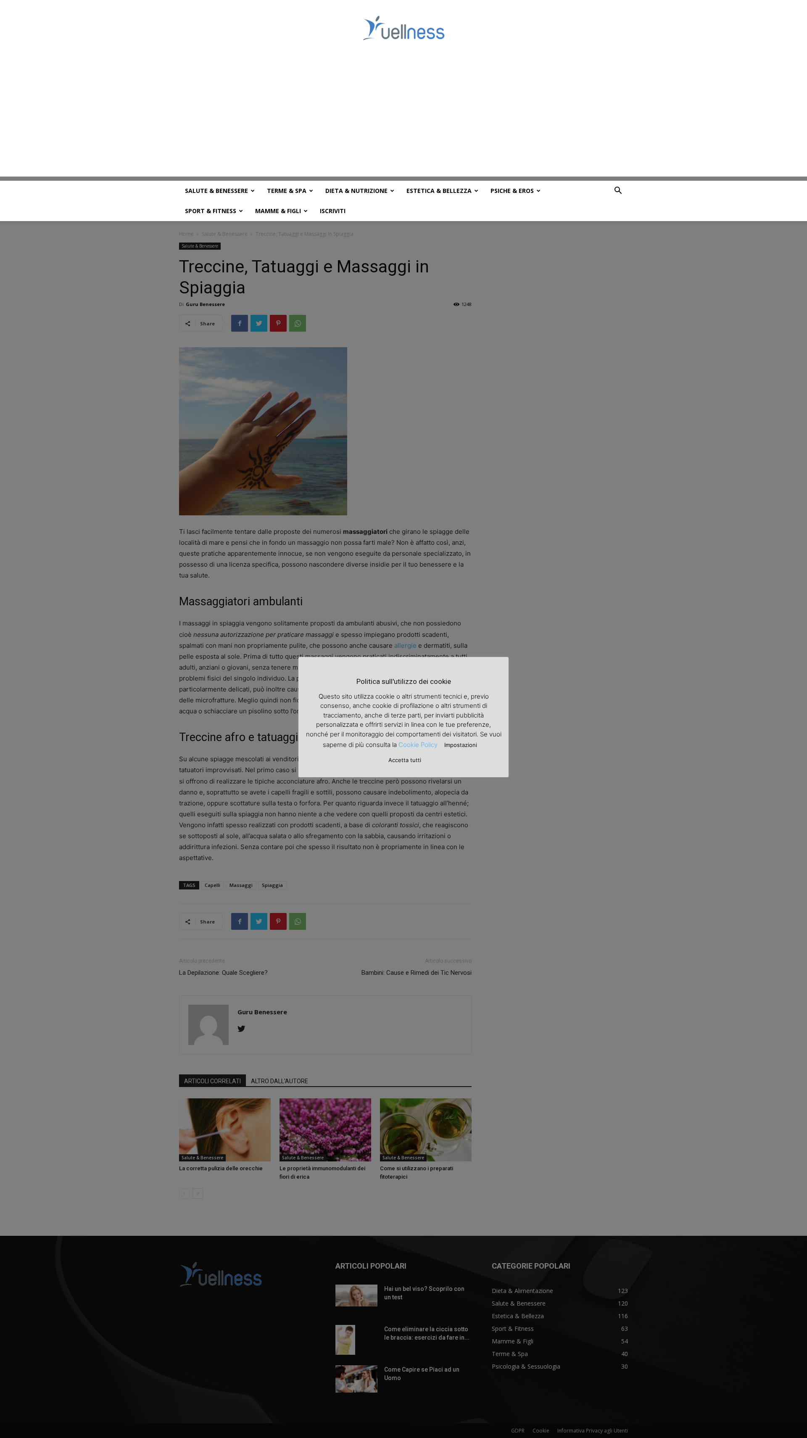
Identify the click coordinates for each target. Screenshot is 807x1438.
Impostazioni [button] (460, 744)
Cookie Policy (418, 745)
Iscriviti (332, 211)
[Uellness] (404, 28)
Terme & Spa (286, 191)
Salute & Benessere (216, 191)
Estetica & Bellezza (439, 191)
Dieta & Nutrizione (356, 191)
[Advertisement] (403, 118)
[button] (618, 191)
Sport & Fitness (210, 211)
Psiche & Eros (512, 191)
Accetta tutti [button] (404, 760)
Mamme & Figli (278, 211)
